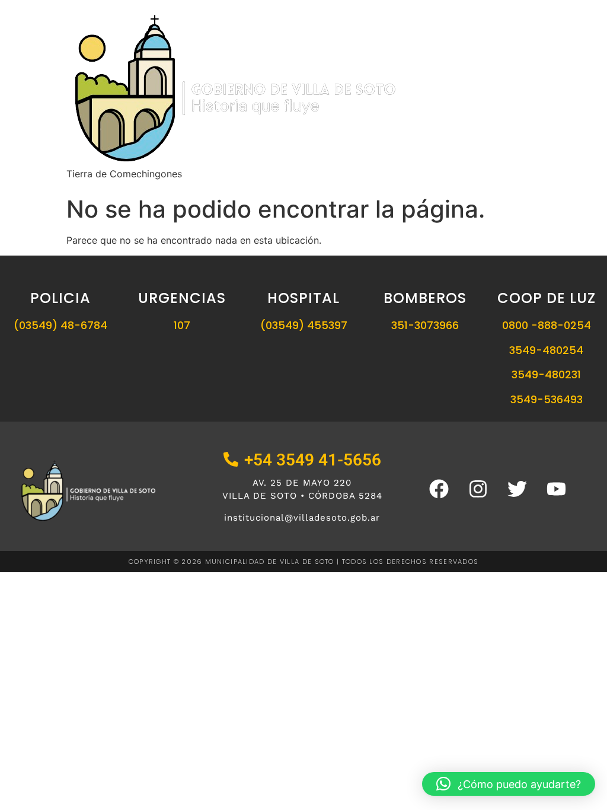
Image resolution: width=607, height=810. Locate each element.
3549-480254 (546, 350)
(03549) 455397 (303, 325)
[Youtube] (556, 489)
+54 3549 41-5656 (312, 460)
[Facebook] (438, 489)
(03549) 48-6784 (60, 325)
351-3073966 (425, 325)
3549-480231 (546, 374)
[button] (508, 784)
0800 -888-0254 (546, 325)
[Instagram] (477, 489)
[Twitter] (516, 489)
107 (182, 325)
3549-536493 (546, 399)
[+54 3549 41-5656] (230, 460)
